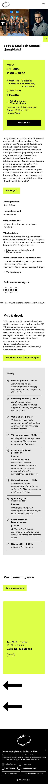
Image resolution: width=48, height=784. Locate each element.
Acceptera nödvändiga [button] (34, 774)
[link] (3, 23)
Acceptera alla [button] (11, 774)
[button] (5, 290)
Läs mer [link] (37, 759)
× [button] (45, 750)
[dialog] (24, 766)
